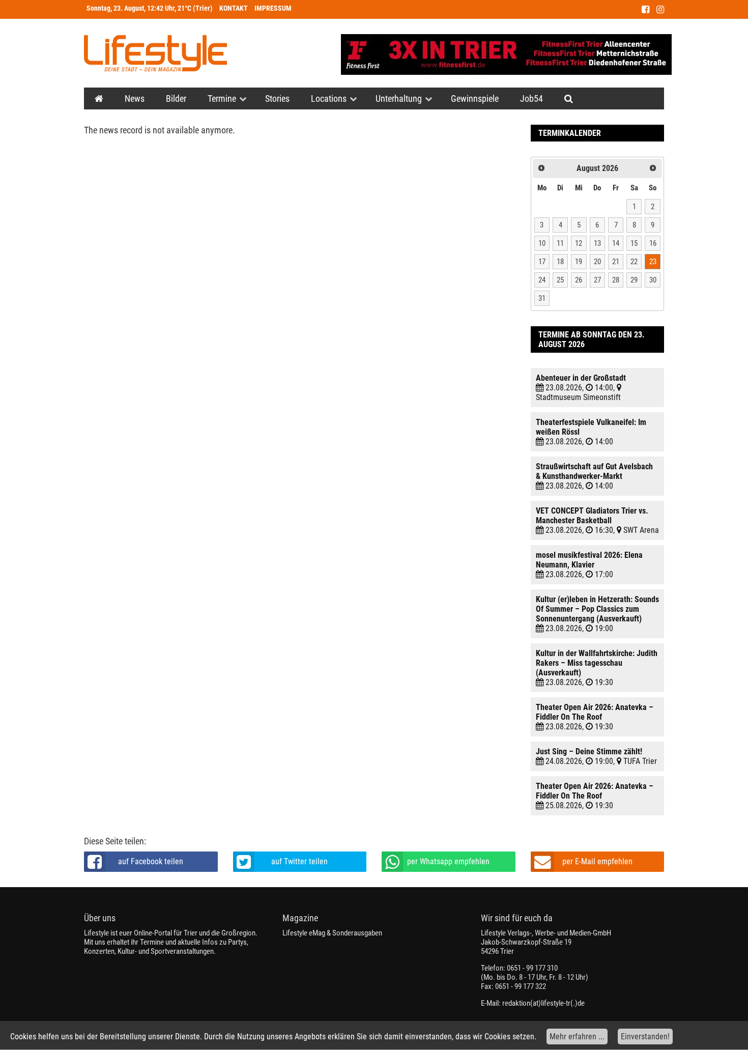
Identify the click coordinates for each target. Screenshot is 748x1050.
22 (634, 261)
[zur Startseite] (155, 53)
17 (541, 261)
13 (597, 243)
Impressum (273, 8)
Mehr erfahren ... (577, 1036)
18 (560, 261)
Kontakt (233, 8)
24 (541, 280)
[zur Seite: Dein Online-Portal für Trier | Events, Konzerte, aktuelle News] (99, 98)
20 (597, 261)
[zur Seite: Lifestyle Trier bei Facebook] (645, 9)
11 (560, 243)
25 (560, 280)
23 (652, 261)
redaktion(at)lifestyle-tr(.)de (543, 1003)
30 (652, 280)
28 (615, 280)
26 (578, 280)
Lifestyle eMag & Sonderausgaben (332, 933)
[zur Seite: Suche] (569, 98)
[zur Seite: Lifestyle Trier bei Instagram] (660, 9)
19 (578, 261)
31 (541, 298)
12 (578, 243)
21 (615, 261)
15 (634, 243)
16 (652, 243)
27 (597, 280)
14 (615, 243)
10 (541, 243)
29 (634, 280)
